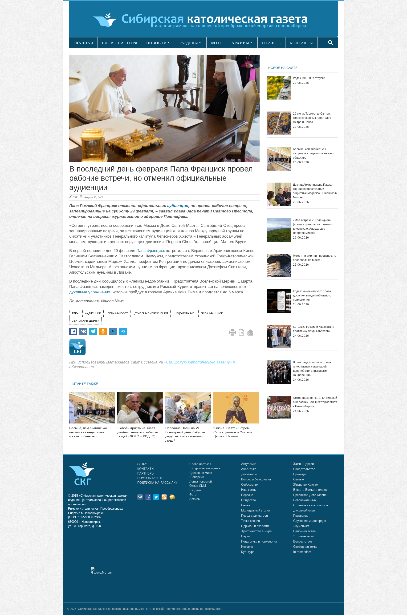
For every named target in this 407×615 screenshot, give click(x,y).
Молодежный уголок (255, 510)
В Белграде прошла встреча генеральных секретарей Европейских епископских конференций (312, 369)
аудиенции (177, 206)
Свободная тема (305, 546)
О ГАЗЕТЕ (271, 43)
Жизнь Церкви (303, 464)
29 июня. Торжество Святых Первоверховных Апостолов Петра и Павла (312, 118)
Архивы (194, 499)
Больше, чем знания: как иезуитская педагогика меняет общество (88, 432)
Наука (245, 536)
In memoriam (302, 552)
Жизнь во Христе (305, 484)
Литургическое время (204, 468)
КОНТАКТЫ (301, 43)
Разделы (195, 490)
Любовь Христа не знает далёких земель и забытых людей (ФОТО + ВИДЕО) (138, 432)
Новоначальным (304, 500)
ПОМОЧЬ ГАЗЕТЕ (150, 478)
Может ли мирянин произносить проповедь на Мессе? (314, 258)
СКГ (75, 197)
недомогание (184, 313)
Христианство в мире (256, 531)
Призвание (300, 515)
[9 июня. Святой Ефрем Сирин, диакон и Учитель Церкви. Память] (236, 410)
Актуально (248, 464)
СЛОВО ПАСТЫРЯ (120, 43)
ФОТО (217, 43)
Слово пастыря (200, 464)
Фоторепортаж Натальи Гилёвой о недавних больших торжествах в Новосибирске (315, 402)
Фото (192, 494)
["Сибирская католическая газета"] (202, 20)
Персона (247, 495)
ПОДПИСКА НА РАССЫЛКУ (157, 482)
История (247, 546)
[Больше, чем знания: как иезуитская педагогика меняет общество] (92, 410)
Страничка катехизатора (310, 505)
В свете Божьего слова (310, 489)
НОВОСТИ (156, 43)
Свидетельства (304, 469)
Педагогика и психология (259, 541)
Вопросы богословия (256, 479)
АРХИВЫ (240, 43)
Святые (298, 479)
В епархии (196, 477)
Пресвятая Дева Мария (309, 495)
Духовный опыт (304, 510)
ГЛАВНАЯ (83, 43)
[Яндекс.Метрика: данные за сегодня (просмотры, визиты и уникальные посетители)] (101, 570)
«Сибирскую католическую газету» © (200, 362)
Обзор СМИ (197, 485)
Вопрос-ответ (302, 541)
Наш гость (248, 489)
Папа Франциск (150, 250)
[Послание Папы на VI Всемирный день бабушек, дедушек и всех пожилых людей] (188, 410)
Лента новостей (200, 481)
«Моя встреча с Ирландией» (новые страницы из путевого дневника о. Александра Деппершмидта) (313, 227)
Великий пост (118, 313)
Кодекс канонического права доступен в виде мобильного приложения (312, 295)
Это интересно (303, 536)
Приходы (299, 474)
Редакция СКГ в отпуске (309, 78)
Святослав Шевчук (85, 320)
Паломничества (304, 531)
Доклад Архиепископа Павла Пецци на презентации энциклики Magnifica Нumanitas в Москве (315, 191)
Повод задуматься (254, 515)
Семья (245, 505)
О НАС (142, 464)
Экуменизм (301, 526)
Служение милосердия (309, 521)
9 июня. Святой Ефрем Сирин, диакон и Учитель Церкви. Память (232, 432)
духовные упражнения (89, 292)
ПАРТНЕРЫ (146, 473)
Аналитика (248, 469)
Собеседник (249, 484)
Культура (247, 552)
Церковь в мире (200, 473)
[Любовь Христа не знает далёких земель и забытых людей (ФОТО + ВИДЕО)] (140, 410)
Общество (248, 500)
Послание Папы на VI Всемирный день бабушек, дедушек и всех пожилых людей (186, 434)
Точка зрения (250, 521)
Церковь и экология (255, 526)
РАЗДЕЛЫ (188, 43)
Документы (249, 474)
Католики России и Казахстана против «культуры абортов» (313, 329)
